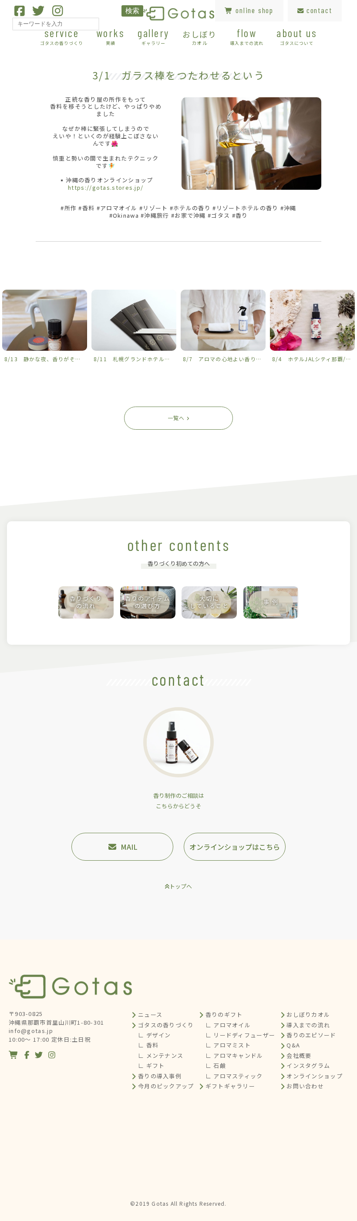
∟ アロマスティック (234, 1076)
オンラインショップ (314, 1076)
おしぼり (199, 37)
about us (296, 36)
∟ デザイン (154, 1035)
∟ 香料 (148, 1045)
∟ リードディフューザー (240, 1035)
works (110, 36)
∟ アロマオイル (228, 1025)
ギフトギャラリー (230, 1086)
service (61, 36)
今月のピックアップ (166, 1086)
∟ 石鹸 (215, 1065)
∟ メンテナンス (160, 1055)
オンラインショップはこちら (234, 846)
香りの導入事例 (160, 1076)
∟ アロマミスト (228, 1045)
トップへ (180, 886)
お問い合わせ (305, 1086)
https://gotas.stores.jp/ (105, 187)
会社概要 (298, 1055)
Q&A (293, 1045)
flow (246, 36)
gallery (153, 36)
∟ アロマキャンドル (234, 1055)
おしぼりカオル (308, 1014)
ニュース (150, 1014)
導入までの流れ (308, 1025)
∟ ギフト (151, 1065)
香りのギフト (224, 1014)
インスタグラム (308, 1065)
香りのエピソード (311, 1035)
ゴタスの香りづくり (166, 1025)
